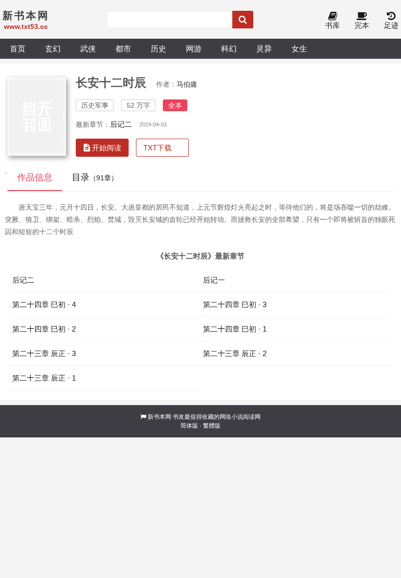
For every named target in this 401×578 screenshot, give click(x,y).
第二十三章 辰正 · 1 (44, 378)
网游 (193, 48)
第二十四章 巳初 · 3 (235, 304)
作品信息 (34, 177)
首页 (17, 48)
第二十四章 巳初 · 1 (235, 329)
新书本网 (159, 416)
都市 (123, 48)
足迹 (391, 25)
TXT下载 (157, 148)
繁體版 (212, 425)
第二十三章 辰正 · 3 (44, 353)
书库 (332, 25)
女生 (299, 48)
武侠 (88, 48)
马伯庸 (187, 84)
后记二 (121, 124)
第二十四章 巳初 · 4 (44, 304)
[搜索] (242, 19)
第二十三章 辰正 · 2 (235, 353)
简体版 (189, 425)
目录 (95, 177)
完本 (362, 25)
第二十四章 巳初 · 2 (44, 329)
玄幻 (53, 48)
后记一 (214, 280)
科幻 (229, 48)
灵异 (264, 48)
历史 (158, 48)
